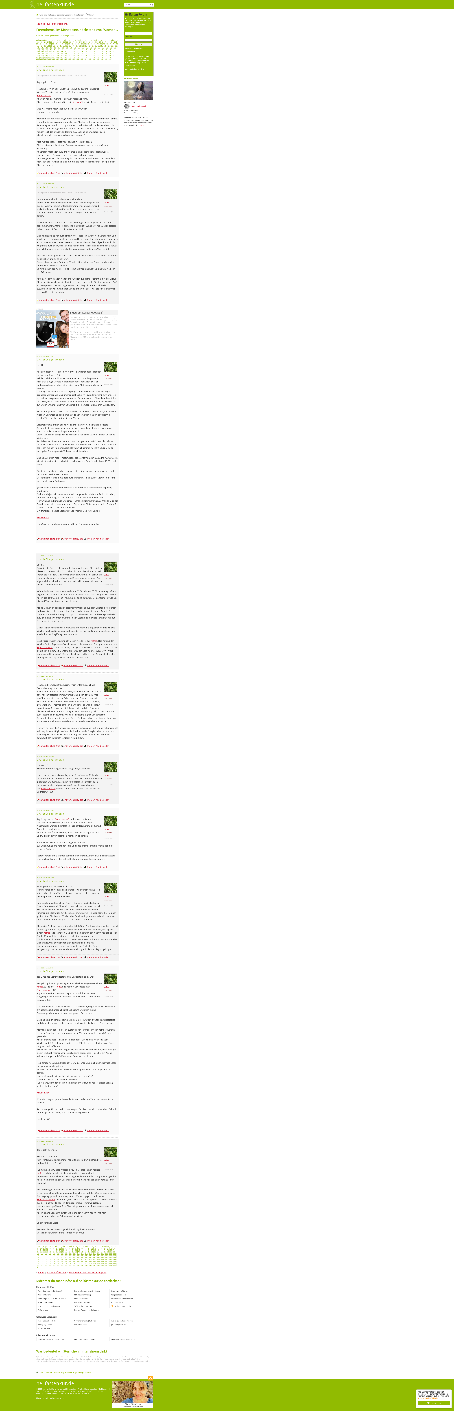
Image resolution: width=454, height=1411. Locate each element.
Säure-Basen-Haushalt (46, 1321)
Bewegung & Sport (45, 1324)
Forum (91, 15)
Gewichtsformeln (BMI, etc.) (85, 1321)
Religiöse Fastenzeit (118, 1295)
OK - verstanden (434, 1403)
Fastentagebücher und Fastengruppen (87, 1272)
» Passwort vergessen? (134, 48)
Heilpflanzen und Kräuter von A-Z (51, 1339)
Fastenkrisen (43, 1310)
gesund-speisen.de (118, 1324)
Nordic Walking (44, 1328)
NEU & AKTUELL (117, 1302)
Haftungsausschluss (84, 1373)
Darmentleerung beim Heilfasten (87, 1291)
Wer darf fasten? (44, 1295)
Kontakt (49, 1373)
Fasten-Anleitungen (45, 1302)
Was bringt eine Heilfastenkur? (50, 1291)
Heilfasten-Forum (85, 1306)
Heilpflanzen (79, 15)
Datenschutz (69, 1373)
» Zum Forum (130, 52)
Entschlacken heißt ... (82, 1298)
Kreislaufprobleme (46, 1199)
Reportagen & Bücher (119, 1291)
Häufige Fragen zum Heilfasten (86, 1310)
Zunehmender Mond (138, 106)
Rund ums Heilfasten (47, 15)
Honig (59, 986)
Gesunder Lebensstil (65, 15)
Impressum (58, 1373)
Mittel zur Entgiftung (82, 1295)
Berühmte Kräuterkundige (84, 1339)
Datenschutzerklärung (428, 1397)
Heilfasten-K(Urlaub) (123, 1306)
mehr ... (141, 125)
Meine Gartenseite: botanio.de (123, 1339)
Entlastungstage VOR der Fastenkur (52, 1298)
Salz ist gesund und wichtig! (122, 1321)
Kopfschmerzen (44, 647)
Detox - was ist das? (82, 1302)
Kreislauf (77, 102)
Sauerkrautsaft (44, 95)
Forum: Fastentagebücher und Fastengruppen (56, 35)
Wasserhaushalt (80, 1324)
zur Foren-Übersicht (56, 1272)
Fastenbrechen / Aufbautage (49, 1306)
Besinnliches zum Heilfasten (122, 1298)
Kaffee (94, 640)
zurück (41, 1272)
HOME (41, 1373)
